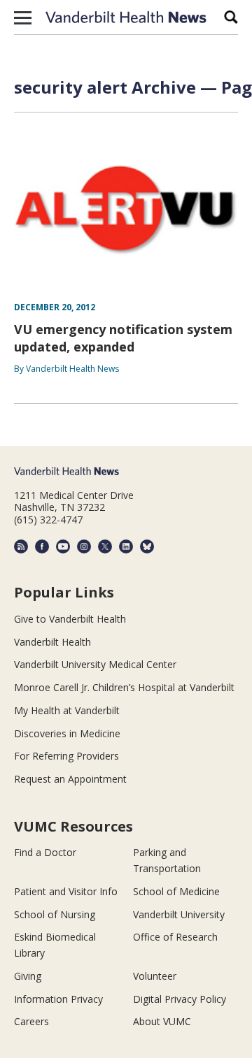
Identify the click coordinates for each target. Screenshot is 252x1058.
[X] (105, 546)
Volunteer (154, 976)
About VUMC (162, 1021)
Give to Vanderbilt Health (70, 618)
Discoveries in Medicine (67, 733)
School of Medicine (176, 891)
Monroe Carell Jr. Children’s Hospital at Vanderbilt (124, 687)
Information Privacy (58, 999)
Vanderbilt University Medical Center (95, 664)
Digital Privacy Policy (179, 999)
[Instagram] (84, 546)
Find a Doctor (45, 852)
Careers (31, 1021)
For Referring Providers (66, 755)
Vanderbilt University (179, 914)
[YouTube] (63, 546)
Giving (27, 976)
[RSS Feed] (21, 546)
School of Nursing (54, 914)
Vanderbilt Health (52, 641)
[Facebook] (42, 546)
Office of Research (175, 936)
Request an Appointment (70, 778)
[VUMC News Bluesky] (147, 546)
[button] (22, 17)
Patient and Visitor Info (66, 891)
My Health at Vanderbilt (67, 710)
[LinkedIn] (126, 546)
